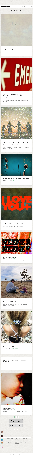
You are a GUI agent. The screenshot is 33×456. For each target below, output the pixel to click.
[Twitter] (19, 6)
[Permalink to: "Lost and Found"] (16, 282)
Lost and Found (10, 301)
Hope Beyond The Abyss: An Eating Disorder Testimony (17, 431)
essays (14, 258)
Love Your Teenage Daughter (16, 179)
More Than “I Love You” (13, 223)
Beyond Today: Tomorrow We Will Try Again (17, 446)
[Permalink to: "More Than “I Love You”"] (16, 204)
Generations (8, 347)
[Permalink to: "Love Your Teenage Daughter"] (16, 165)
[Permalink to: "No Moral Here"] (16, 243)
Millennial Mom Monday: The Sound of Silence (17, 442)
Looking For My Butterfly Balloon (14, 361)
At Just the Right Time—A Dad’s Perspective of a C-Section (14, 95)
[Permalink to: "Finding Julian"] (16, 389)
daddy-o (14, 409)
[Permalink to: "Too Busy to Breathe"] (16, 30)
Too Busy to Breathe (12, 50)
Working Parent (20, 51)
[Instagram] (22, 6)
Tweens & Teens (16, 180)
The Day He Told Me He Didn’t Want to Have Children (16, 143)
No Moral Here (9, 257)
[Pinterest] (24, 6)
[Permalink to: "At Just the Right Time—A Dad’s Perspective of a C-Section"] (16, 74)
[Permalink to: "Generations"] (16, 327)
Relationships (16, 348)
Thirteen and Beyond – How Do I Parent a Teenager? (17, 438)
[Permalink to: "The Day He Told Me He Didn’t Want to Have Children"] (16, 123)
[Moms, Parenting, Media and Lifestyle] (6, 6)
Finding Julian (9, 408)
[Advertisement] (16, 2)
